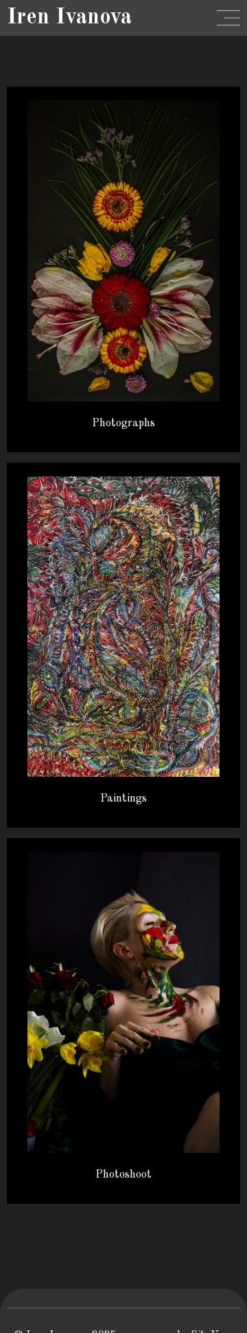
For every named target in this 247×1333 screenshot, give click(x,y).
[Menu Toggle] (228, 17)
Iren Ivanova (69, 18)
